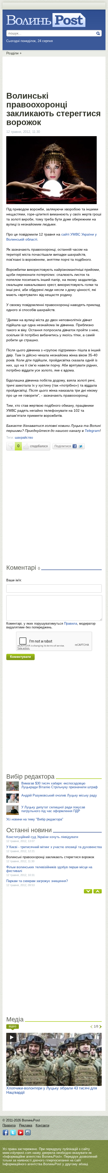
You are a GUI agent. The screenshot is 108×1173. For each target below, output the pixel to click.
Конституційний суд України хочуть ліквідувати (42, 837)
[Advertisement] (54, 73)
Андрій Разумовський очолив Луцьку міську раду (59, 795)
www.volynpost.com (17, 1153)
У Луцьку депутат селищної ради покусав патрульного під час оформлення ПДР (53, 809)
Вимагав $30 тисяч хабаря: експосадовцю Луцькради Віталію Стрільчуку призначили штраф (59, 785)
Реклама (25, 1125)
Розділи (14, 53)
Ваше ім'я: (14, 580)
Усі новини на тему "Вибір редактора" (34, 819)
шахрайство (24, 437)
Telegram (92, 431)
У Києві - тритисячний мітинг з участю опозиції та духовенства (54, 847)
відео (12, 1026)
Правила (70, 623)
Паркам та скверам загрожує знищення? (37, 881)
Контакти (42, 1125)
